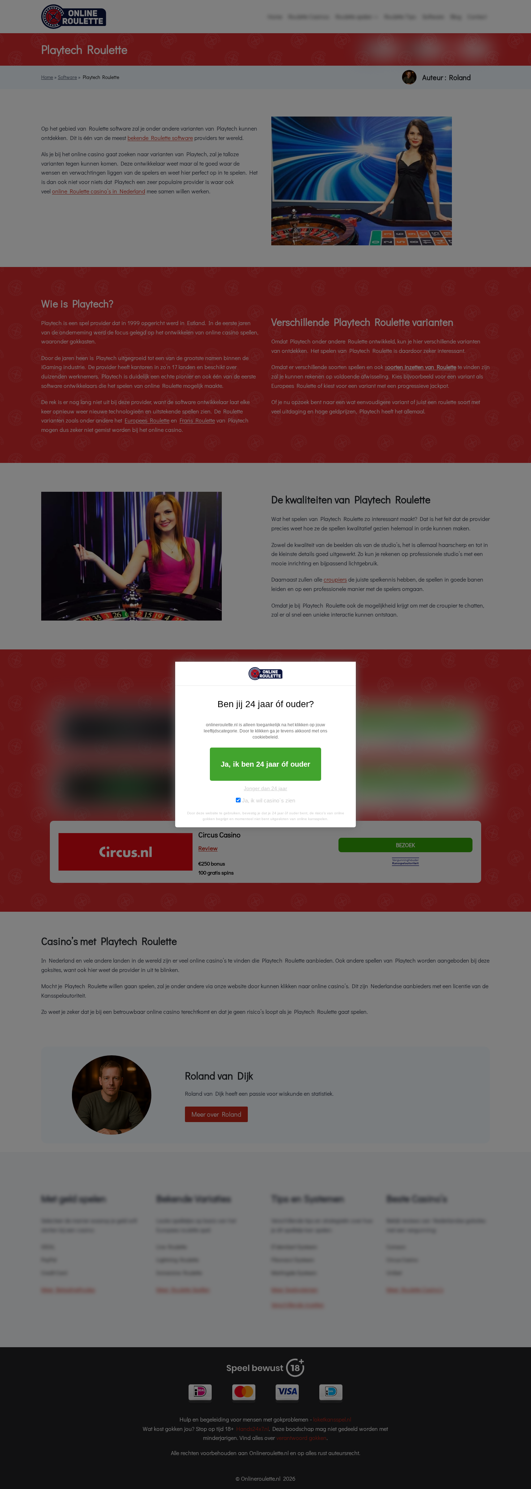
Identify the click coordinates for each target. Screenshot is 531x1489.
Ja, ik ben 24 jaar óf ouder (265, 764)
